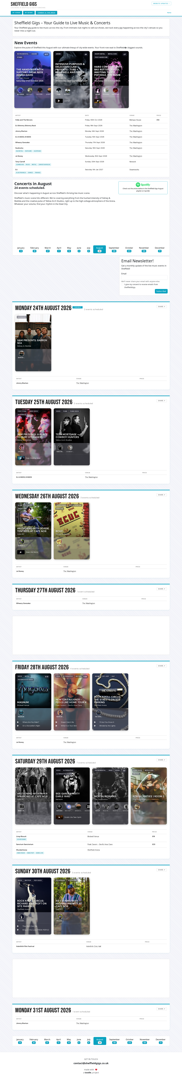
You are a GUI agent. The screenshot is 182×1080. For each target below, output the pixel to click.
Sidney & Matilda (24, 346)
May (69, 249)
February (34, 249)
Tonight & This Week (46, 13)
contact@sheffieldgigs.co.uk (91, 1063)
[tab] (20, 91)
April (59, 249)
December (160, 249)
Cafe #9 (20, 534)
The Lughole (60, 78)
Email (123, 273)
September (114, 249)
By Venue (16, 13)
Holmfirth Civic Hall (93, 946)
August (99, 249)
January (20, 249)
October (129, 249)
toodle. (88, 1072)
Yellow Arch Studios (64, 440)
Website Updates (160, 3)
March (48, 249)
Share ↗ (161, 307)
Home (169, 13)
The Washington (136, 126)
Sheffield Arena (100, 705)
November (144, 249)
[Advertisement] (91, 226)
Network (133, 162)
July (88, 249)
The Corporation (101, 799)
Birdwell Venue (23, 705)
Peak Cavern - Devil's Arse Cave (69, 705)
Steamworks (134, 170)
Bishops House (22, 78)
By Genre (29, 13)
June (79, 249)
